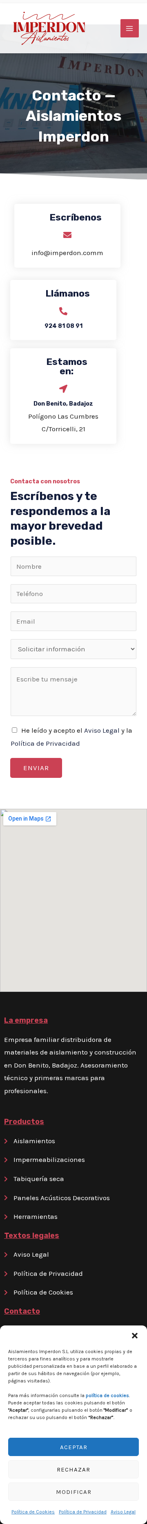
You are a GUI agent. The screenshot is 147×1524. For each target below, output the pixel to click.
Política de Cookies (33, 1512)
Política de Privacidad (83, 1512)
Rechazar (73, 1469)
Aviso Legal (123, 1512)
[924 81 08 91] (63, 311)
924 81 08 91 (63, 326)
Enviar (36, 768)
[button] (135, 1336)
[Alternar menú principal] (129, 28)
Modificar (73, 1492)
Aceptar (73, 1447)
